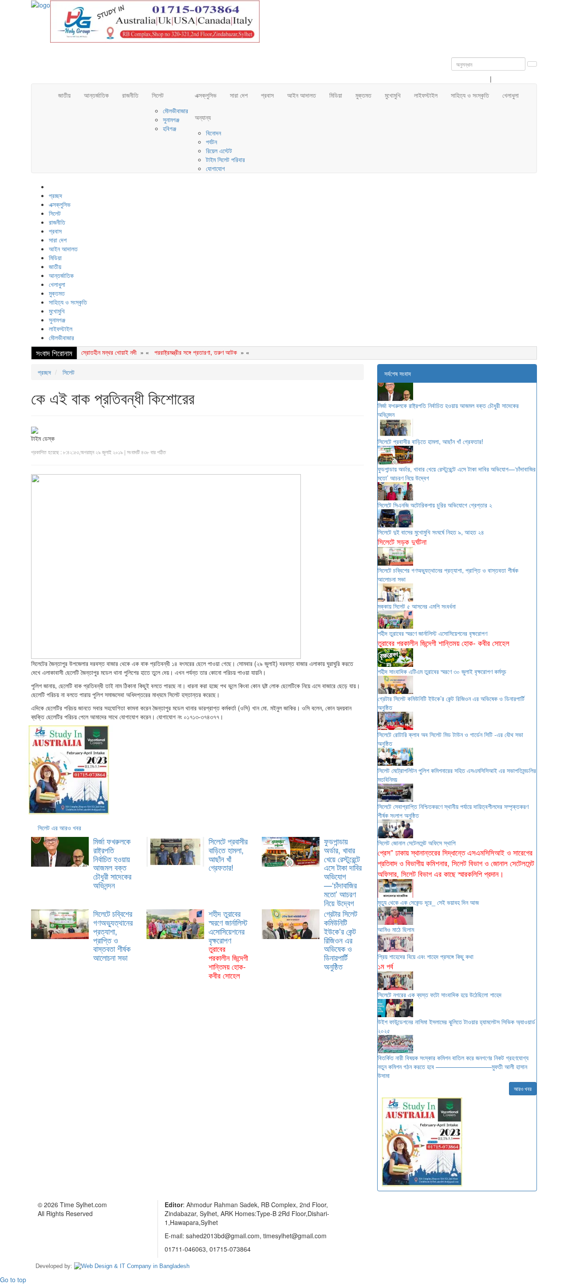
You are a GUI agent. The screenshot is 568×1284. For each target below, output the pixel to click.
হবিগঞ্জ (169, 128)
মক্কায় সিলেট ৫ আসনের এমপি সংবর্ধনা (417, 606)
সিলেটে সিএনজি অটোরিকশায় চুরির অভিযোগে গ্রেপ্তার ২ (435, 504)
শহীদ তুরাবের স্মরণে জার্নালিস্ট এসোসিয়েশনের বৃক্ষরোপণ (228, 944)
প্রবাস (267, 95)
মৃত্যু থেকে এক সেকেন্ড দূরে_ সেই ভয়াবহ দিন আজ (428, 902)
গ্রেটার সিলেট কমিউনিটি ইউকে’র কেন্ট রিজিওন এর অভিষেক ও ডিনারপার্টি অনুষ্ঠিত (340, 940)
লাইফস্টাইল (426, 95)
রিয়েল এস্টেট (219, 150)
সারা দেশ (239, 95)
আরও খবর (523, 1088)
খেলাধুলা (510, 95)
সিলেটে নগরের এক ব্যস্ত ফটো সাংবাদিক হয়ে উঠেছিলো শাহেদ (439, 994)
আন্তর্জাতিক (96, 95)
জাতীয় (64, 95)
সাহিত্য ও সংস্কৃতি (470, 95)
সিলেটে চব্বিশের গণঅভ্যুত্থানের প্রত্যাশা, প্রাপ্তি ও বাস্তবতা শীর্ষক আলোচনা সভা (113, 935)
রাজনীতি (130, 95)
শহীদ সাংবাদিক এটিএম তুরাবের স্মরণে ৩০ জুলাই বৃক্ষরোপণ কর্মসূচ (442, 671)
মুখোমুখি (393, 95)
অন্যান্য (203, 117)
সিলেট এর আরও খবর (59, 827)
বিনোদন (213, 132)
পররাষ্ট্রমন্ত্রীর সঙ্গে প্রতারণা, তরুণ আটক (195, 352)
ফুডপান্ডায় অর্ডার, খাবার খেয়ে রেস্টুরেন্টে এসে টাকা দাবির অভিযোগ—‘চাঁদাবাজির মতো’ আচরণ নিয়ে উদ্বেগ (343, 871)
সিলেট (158, 95)
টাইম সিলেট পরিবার (225, 159)
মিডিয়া (335, 95)
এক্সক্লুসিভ (206, 95)
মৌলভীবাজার (175, 110)
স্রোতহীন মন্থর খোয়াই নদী (109, 352)
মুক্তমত (363, 95)
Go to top (13, 1279)
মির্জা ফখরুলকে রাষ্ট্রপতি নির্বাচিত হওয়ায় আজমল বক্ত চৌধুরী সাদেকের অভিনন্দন (112, 863)
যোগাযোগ (215, 168)
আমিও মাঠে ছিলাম (396, 929)
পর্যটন (211, 141)
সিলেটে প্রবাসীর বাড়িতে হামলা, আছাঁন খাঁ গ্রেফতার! (228, 854)
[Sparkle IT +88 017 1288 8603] (131, 1266)
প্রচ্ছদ (55, 195)
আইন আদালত (301, 95)
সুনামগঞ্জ (171, 119)
